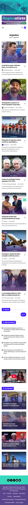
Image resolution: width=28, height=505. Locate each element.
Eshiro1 (5, 221)
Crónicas (6, 157)
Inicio (4, 493)
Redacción (6, 144)
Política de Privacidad (7, 499)
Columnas (6, 271)
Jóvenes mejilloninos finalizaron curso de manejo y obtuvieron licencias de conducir (14, 358)
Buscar (7, 309)
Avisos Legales (19, 502)
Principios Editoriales (20, 499)
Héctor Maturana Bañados (10, 184)
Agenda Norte (7, 118)
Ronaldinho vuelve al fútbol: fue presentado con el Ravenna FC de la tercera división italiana (15, 344)
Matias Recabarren (8, 70)
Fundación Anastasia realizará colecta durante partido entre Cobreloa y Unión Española (14, 337)
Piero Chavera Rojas (8, 298)
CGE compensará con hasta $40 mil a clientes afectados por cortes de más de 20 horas (15, 351)
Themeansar (15, 490)
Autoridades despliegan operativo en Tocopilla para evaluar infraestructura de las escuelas (14, 329)
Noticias (5, 43)
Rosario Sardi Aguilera (9, 107)
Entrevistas (22, 493)
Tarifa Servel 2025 (9, 502)
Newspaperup (22, 489)
